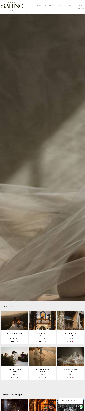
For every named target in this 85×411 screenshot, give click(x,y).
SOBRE (69, 5)
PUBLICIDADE (78, 8)
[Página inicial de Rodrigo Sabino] (12, 6)
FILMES (61, 5)
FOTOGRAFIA (49, 5)
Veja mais (42, 383)
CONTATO (78, 5)
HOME (39, 5)
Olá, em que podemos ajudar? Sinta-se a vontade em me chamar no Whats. (69, 401)
